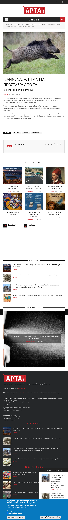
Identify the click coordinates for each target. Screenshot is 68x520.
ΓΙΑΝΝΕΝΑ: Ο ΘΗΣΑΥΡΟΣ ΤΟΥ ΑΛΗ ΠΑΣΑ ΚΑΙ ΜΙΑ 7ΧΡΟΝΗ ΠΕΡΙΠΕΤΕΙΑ (37, 482)
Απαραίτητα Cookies (15, 511)
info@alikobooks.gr (23, 393)
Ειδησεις (53, 489)
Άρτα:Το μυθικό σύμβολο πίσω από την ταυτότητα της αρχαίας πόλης (37, 275)
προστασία (26, 133)
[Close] (41, 470)
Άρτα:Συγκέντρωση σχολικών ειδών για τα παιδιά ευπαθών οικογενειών (38, 295)
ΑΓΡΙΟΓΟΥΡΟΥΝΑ (36, 133)
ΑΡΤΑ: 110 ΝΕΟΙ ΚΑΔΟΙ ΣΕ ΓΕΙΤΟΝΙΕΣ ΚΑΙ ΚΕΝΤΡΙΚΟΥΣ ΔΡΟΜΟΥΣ (35, 492)
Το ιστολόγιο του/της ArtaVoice (34, 24)
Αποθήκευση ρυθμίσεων (16, 517)
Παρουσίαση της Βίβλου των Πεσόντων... (34, 214)
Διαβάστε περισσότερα (21, 507)
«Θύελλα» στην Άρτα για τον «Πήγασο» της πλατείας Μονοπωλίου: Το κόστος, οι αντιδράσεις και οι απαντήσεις (58, 481)
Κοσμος (15, 277)
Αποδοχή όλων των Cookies (50, 517)
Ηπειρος (6, 94)
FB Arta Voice (21, 388)
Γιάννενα (16, 133)
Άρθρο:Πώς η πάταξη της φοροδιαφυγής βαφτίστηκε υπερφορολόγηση (37, 459)
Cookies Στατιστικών (15, 513)
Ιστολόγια (18, 24)
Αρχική (9, 24)
